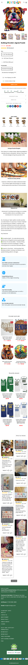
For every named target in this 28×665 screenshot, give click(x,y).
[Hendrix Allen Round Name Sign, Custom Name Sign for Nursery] (21, 327)
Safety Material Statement (7, 638)
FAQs (2, 641)
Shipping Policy (4, 629)
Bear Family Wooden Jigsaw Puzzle (7, 362)
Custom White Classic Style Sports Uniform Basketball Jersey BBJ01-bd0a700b (21, 395)
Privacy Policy (4, 619)
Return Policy (4, 632)
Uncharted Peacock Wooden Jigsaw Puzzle (21, 362)
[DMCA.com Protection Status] (14, 647)
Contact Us (4, 615)
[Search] (23, 2)
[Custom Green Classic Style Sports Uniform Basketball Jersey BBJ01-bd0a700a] (7, 384)
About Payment (4, 617)
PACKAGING (4, 65)
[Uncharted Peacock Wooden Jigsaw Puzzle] (21, 352)
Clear (26, 51)
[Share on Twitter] (13, 106)
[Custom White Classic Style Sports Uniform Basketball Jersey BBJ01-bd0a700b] (21, 384)
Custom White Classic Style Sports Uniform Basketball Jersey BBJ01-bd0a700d (21, 421)
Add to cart (14, 84)
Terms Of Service (5, 621)
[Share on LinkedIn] (20, 106)
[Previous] (3, 19)
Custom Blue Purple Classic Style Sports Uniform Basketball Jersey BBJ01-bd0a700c (7, 422)
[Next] (25, 19)
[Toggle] (26, 96)
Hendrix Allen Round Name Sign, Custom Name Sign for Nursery (21, 338)
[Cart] (26, 2)
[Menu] (2, 2)
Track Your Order (5, 636)
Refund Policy (4, 634)
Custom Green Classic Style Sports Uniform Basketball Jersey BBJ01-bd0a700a (7, 395)
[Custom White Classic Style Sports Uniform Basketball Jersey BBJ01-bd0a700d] (21, 410)
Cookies (3, 624)
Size (2, 51)
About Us (3, 612)
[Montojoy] (14, 2)
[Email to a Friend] (15, 106)
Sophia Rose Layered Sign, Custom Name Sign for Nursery (7, 338)
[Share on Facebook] (10, 106)
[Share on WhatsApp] (8, 106)
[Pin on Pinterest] (18, 106)
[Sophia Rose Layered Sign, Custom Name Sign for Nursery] (7, 327)
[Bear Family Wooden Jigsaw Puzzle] (7, 352)
